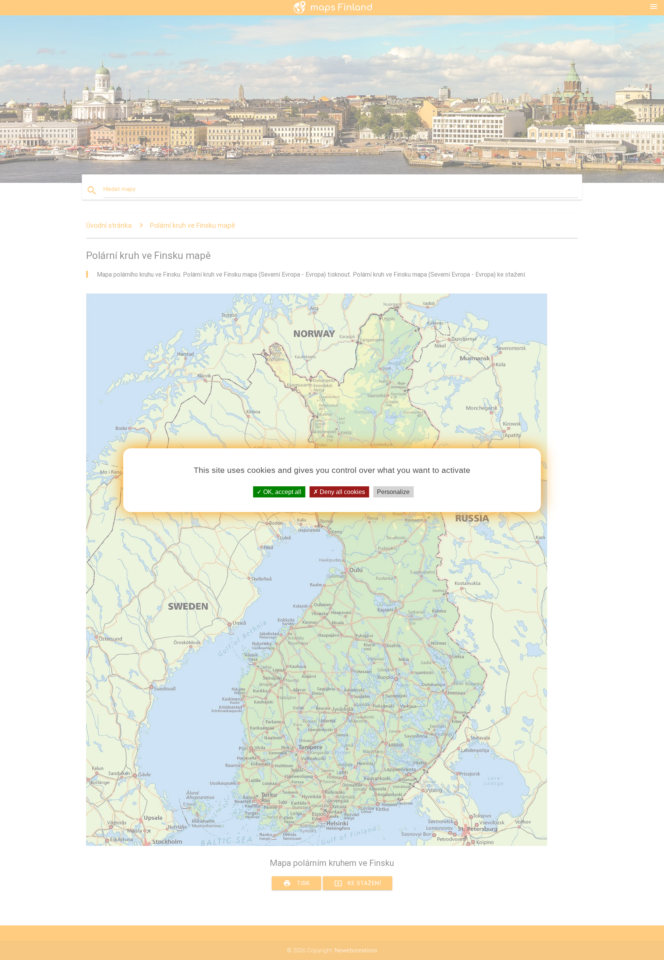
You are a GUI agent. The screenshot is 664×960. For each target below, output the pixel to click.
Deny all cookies (341, 491)
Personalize (393, 491)
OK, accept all (281, 491)
